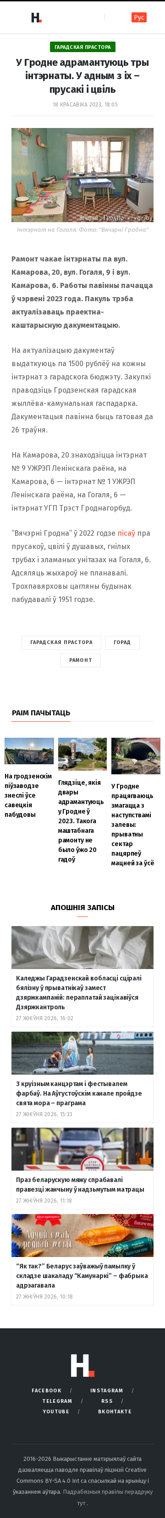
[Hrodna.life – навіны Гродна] (36, 17)
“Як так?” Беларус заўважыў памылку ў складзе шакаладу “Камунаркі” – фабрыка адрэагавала (82, 1275)
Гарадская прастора (83, 47)
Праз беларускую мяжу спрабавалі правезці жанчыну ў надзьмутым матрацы (80, 1184)
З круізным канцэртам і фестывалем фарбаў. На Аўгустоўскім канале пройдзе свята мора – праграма (79, 1093)
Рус (139, 17)
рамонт (80, 660)
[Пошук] (112, 17)
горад (123, 642)
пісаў (126, 533)
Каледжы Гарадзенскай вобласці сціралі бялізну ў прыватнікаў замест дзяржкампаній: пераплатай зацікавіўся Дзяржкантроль (79, 993)
